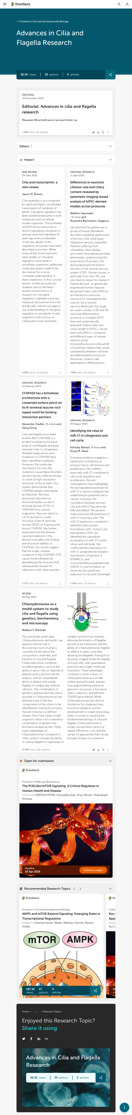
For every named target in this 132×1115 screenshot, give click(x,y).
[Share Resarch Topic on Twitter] (23, 1038)
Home (25, 1011)
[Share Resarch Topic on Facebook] (31, 1038)
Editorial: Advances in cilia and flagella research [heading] (59, 109)
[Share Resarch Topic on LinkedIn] (39, 1038)
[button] (52, 74)
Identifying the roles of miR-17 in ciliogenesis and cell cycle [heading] (89, 435)
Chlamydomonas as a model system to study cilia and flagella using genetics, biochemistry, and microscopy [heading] (40, 613)
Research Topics (52, 1011)
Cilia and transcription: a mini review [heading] (40, 185)
